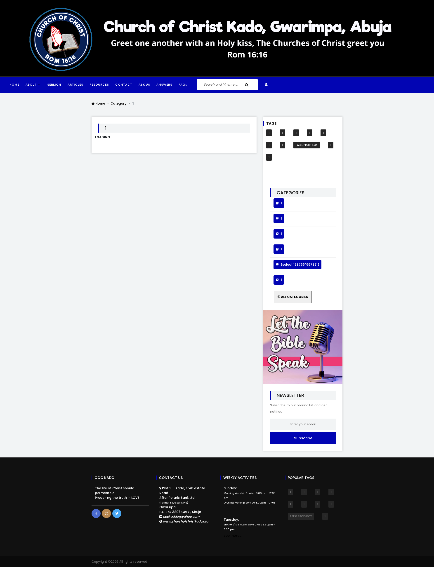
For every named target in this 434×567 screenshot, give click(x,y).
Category (118, 103)
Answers (164, 84)
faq (183, 84)
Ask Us (144, 84)
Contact (123, 84)
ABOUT (31, 84)
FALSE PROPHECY (307, 145)
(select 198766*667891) (300, 264)
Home (14, 84)
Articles (75, 84)
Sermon (54, 84)
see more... (232, 535)
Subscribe (303, 438)
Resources (99, 84)
